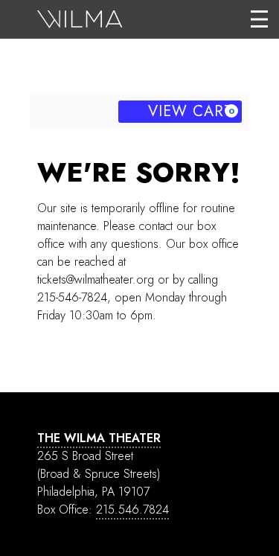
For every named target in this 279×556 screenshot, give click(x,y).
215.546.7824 (132, 509)
